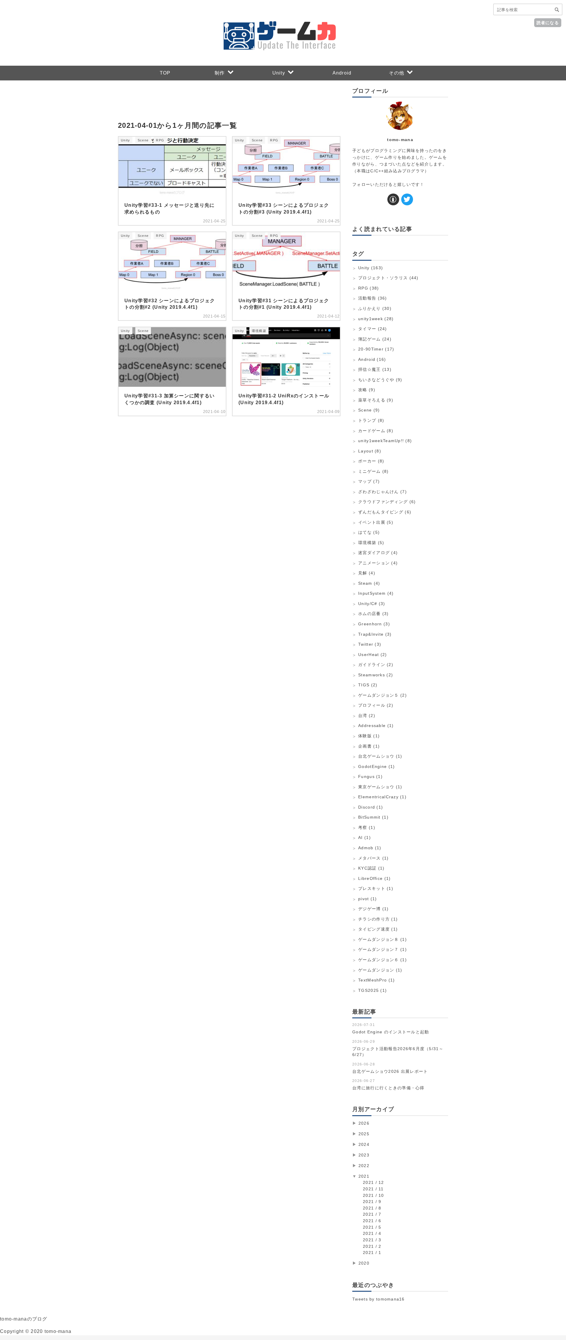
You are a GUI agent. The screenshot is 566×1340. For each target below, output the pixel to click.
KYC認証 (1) (371, 868)
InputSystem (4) (376, 593)
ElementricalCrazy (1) (382, 796)
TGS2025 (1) (372, 990)
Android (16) (372, 359)
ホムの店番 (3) (373, 613)
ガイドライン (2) (375, 664)
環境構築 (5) (371, 542)
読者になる (548, 22)
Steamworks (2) (375, 675)
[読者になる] (393, 199)
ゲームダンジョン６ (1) (382, 959)
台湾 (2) (366, 715)
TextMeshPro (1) (376, 980)
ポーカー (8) (371, 461)
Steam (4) (369, 583)
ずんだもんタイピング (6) (384, 512)
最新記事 (364, 1012)
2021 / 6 (372, 1220)
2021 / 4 (372, 1233)
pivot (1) (367, 898)
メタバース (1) (373, 858)
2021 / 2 (372, 1246)
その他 (396, 72)
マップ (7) (369, 481)
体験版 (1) (369, 735)
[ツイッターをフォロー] (407, 199)
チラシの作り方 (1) (378, 919)
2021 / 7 (372, 1214)
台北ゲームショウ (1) (380, 756)
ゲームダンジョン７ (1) (382, 949)
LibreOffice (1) (374, 878)
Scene (143, 140)
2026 (363, 1123)
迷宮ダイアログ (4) (378, 552)
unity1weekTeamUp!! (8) (385, 440)
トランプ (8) (371, 420)
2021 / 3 (372, 1239)
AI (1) (364, 837)
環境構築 (259, 331)
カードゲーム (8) (375, 430)
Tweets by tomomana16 (378, 1299)
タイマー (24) (372, 328)
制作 (220, 72)
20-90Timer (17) (376, 349)
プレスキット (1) (375, 888)
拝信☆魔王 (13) (374, 369)
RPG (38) (368, 288)
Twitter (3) (369, 644)
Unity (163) (370, 267)
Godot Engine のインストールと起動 (390, 1032)
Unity (278, 72)
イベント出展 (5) (375, 522)
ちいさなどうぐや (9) (380, 379)
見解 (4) (366, 573)
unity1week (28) (376, 318)
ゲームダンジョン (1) (380, 970)
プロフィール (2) (375, 705)
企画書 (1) (369, 746)
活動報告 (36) (372, 298)
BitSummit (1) (373, 817)
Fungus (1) (370, 776)
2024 (363, 1144)
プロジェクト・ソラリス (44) (388, 277)
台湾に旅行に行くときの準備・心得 (388, 1087)
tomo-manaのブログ (23, 1318)
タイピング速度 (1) (378, 929)
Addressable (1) (376, 725)
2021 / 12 (373, 1182)
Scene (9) (369, 410)
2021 (363, 1176)
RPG (160, 140)
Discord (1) (370, 807)
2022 (363, 1165)
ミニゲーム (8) (373, 471)
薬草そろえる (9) (375, 400)
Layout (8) (369, 451)
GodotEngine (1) (376, 766)
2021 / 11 (373, 1189)
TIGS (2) (367, 685)
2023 (363, 1155)
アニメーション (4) (378, 563)
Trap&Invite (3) (374, 634)
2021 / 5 (372, 1227)
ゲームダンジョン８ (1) (382, 939)
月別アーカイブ (373, 1109)
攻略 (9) (366, 389)
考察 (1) (366, 827)
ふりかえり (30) (374, 308)
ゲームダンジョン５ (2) (382, 695)
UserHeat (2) (372, 654)
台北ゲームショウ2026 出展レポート (390, 1071)
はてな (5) (369, 532)
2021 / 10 (373, 1195)
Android (342, 72)
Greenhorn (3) (374, 624)
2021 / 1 (372, 1252)
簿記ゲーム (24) (374, 339)
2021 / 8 (372, 1208)
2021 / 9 (372, 1201)
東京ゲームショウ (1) (380, 786)
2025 (363, 1133)
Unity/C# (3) (371, 603)
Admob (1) (369, 847)
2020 (363, 1263)
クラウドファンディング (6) (387, 501)
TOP (165, 72)
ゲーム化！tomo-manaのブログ (180, 11)
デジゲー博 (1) (373, 908)
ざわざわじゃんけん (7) (382, 491)
